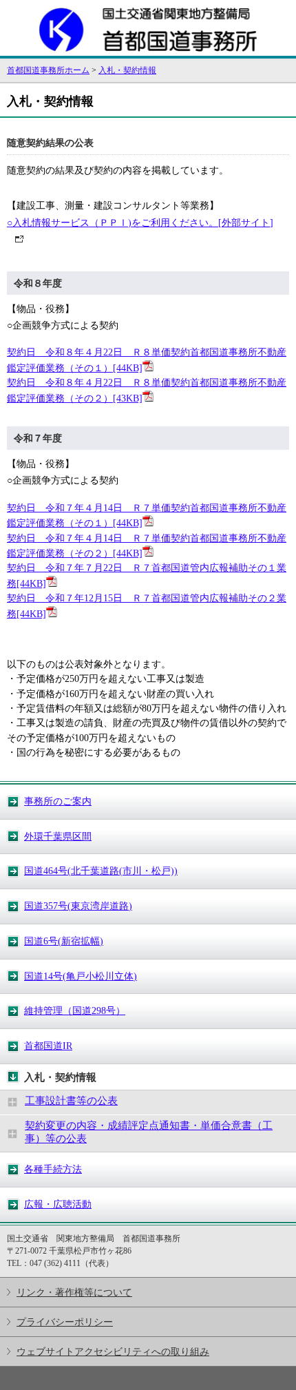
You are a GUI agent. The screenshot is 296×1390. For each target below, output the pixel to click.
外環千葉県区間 (58, 836)
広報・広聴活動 (58, 1204)
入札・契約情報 (127, 70)
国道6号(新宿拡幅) (63, 940)
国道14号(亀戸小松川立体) (80, 976)
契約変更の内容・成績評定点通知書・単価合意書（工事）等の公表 (149, 1132)
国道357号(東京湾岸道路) (78, 905)
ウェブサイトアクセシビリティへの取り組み (113, 1351)
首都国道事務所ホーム (48, 70)
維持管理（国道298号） (74, 1010)
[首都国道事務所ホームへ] (148, 49)
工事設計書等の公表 (71, 1100)
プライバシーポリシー (65, 1321)
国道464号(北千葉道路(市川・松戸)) (101, 870)
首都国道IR (48, 1045)
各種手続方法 (53, 1168)
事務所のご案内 (58, 801)
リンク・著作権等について (74, 1292)
